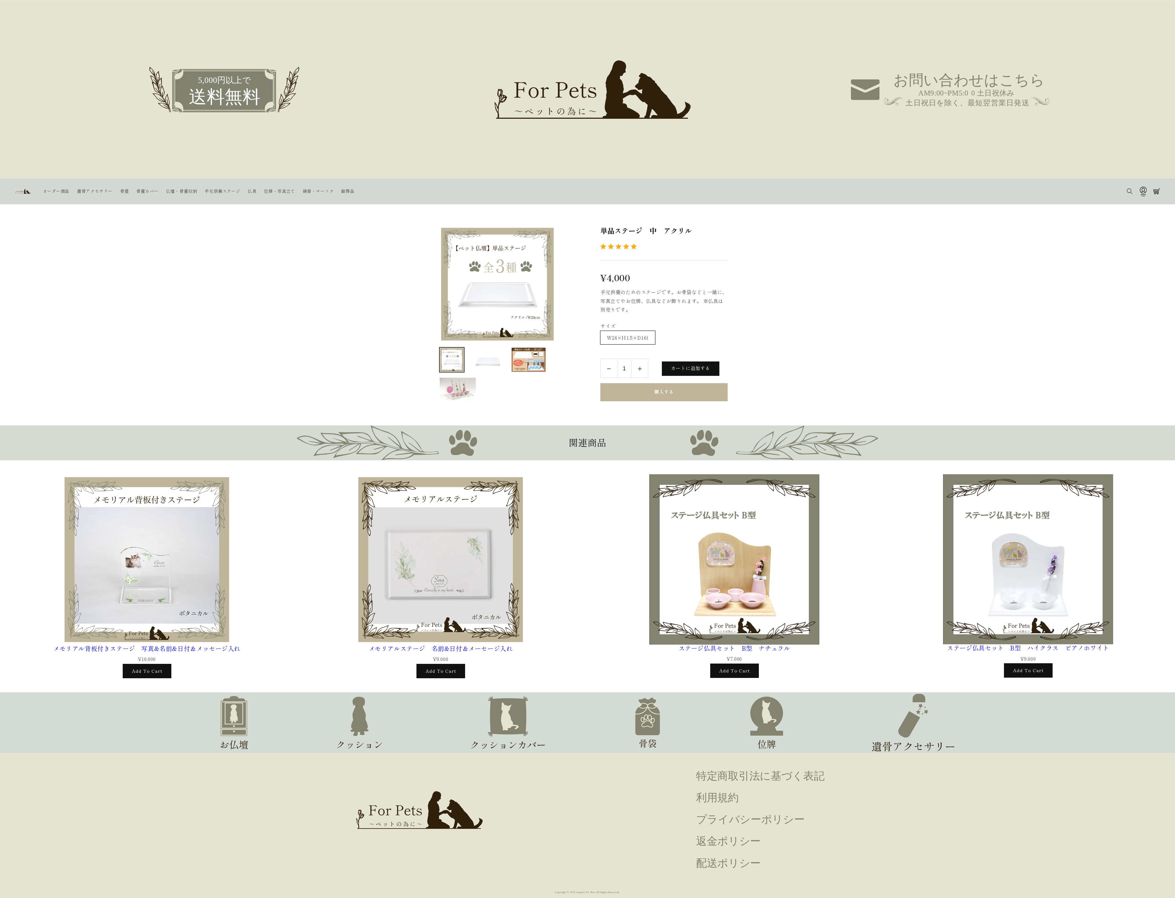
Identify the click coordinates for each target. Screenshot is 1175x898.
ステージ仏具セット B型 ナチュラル (734, 648)
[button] (1129, 191)
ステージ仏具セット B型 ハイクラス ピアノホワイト (1028, 648)
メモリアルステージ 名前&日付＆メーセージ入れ (441, 648)
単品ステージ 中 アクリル (646, 230)
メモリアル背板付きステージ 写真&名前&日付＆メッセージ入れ (147, 648)
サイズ (608, 326)
